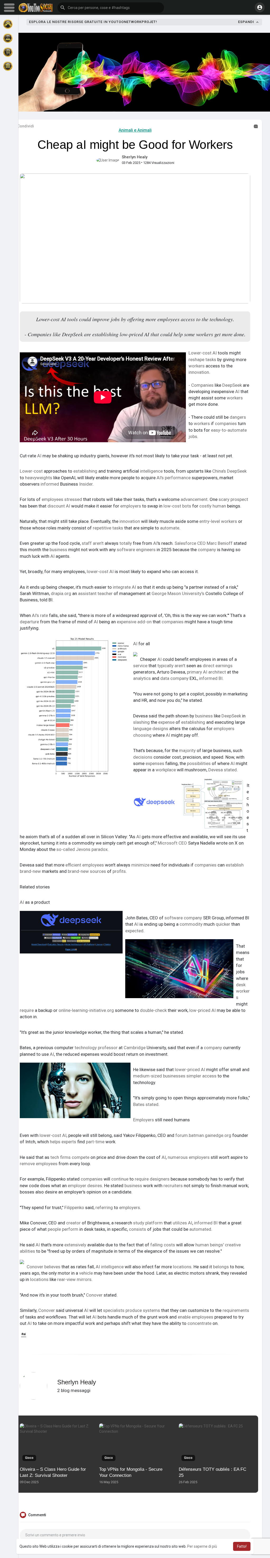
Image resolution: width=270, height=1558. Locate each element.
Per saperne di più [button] (202, 1546)
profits (119, 871)
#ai (23, 1334)
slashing (141, 722)
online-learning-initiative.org (86, 1010)
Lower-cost (200, 353)
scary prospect (233, 499)
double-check (153, 1010)
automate (169, 528)
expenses (155, 763)
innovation (199, 372)
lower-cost (97, 571)
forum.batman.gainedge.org (203, 1135)
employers (130, 506)
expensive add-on (134, 621)
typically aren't (171, 665)
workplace (166, 769)
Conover (94, 1295)
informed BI (211, 678)
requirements (236, 1310)
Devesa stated (222, 769)
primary (194, 672)
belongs (221, 1266)
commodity (191, 924)
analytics (142, 678)
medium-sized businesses (159, 1075)
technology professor (96, 1047)
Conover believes (43, 1266)
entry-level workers (218, 521)
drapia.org (61, 593)
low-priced (199, 1010)
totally (125, 543)
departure (29, 621)
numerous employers (189, 1157)
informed (50, 484)
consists (137, 1229)
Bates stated (145, 1104)
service (140, 665)
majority (187, 750)
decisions (142, 757)
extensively (75, 1244)
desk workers (243, 991)
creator (73, 1222)
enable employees (195, 1317)
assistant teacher (95, 593)
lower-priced (187, 1069)
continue (119, 1179)
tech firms (60, 1157)
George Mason (166, 593)
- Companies (201, 385)
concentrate (199, 1323)
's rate (42, 615)
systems (151, 1310)
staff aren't (93, 543)
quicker (223, 924)
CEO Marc (207, 543)
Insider (86, 484)
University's (193, 593)
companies (226, 423)
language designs (150, 728)
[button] (110, 7)
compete (80, 1157)
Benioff (225, 543)
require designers (152, 1179)
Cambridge (135, 1047)
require (27, 1010)
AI (215, 353)
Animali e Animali (135, 130)
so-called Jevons (73, 849)
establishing (85, 471)
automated (200, 1229)
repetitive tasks (108, 528)
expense (166, 722)
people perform (63, 1229)
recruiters (173, 1185)
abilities (27, 1251)
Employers (143, 1119)
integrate (122, 587)
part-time (95, 1141)
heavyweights (38, 477)
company (207, 549)
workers (197, 365)
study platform (148, 1222)
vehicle (86, 1273)
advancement (194, 499)
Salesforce (185, 543)
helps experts (63, 1141)
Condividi (25, 126)
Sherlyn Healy (134, 157)
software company (183, 917)
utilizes (180, 1222)
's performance (176, 477)
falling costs (162, 1244)
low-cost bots (177, 506)
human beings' (209, 1244)
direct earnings (218, 665)
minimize (140, 865)
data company (174, 678)
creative (233, 1244)
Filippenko (74, 1207)
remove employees (38, 1163)
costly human (212, 506)
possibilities (199, 763)
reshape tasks (202, 359)
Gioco (29, 1458)
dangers (238, 417)
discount (56, 506)
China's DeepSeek (229, 471)
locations (182, 1266)
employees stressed (62, 499)
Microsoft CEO (172, 843)
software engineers (136, 549)
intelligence (151, 471)
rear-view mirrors (74, 1279)
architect (217, 672)
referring (104, 1207)
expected (134, 930)
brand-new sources (87, 871)
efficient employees (84, 865)
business (58, 549)
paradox (99, 849)
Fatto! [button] (242, 1546)
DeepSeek (232, 385)
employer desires (85, 1185)
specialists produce (122, 1310)
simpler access (201, 1075)
